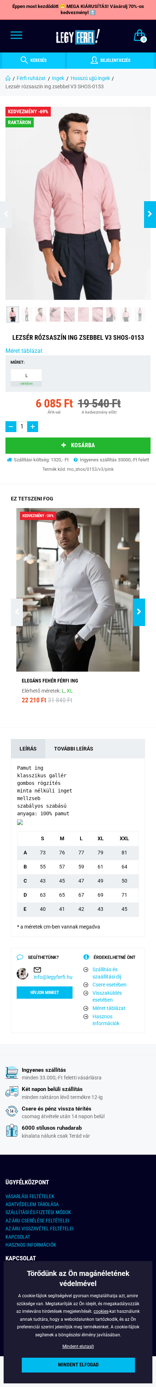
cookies (101, 1311)
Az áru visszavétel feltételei (39, 1228)
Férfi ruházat (31, 78)
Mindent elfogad (78, 1365)
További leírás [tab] (73, 749)
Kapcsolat (17, 1237)
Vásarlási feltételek (29, 1196)
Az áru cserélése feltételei (37, 1220)
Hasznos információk (106, 1020)
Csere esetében (110, 985)
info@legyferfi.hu (53, 977)
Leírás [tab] (28, 749)
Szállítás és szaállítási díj (107, 973)
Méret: (18, 362)
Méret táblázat (23, 350)
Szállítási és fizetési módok (38, 1212)
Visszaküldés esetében (107, 996)
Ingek (58, 78)
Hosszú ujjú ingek (90, 78)
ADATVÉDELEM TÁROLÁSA (32, 1204)
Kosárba (83, 445)
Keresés (37, 60)
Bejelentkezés (114, 60)
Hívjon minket (44, 992)
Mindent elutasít (78, 1346)
